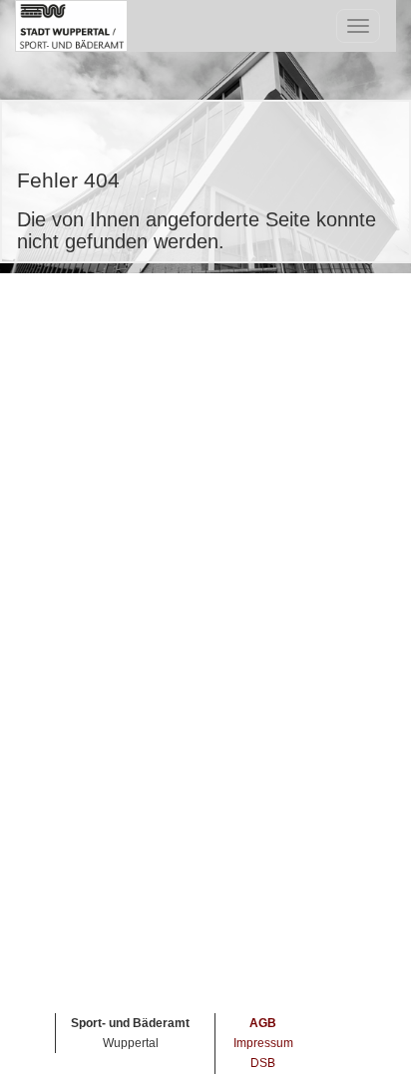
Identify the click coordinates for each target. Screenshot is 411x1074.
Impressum (263, 1043)
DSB (262, 1063)
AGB (262, 1023)
